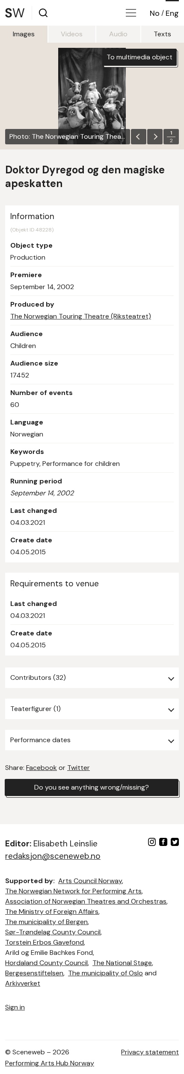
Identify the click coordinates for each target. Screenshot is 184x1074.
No (155, 13)
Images (24, 33)
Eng (172, 13)
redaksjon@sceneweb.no (53, 856)
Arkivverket (22, 983)
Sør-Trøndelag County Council (53, 932)
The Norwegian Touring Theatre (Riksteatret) (80, 316)
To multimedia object (139, 57)
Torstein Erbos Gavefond (44, 942)
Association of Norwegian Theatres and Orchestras (85, 901)
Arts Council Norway (90, 880)
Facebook (41, 767)
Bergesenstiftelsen (34, 973)
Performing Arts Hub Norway (49, 1063)
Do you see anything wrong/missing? (91, 787)
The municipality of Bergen (46, 921)
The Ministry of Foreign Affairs (51, 911)
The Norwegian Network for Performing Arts (73, 891)
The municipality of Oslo (105, 973)
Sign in (15, 1007)
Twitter (78, 767)
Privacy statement (150, 1052)
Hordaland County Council (46, 962)
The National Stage (122, 962)
